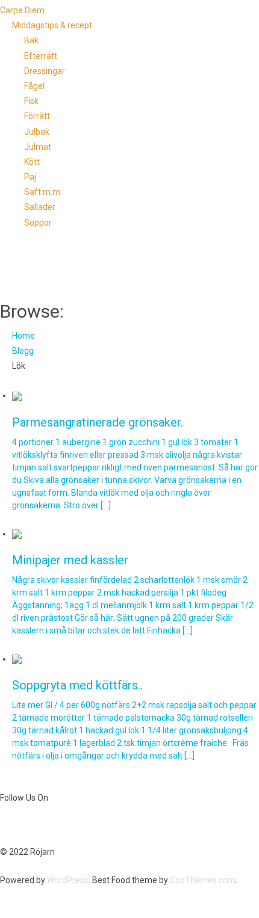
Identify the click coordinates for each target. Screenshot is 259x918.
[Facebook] (5, 825)
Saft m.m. (43, 192)
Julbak (36, 132)
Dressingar (44, 71)
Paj (30, 177)
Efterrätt (40, 56)
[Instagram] (58, 825)
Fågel (34, 86)
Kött (32, 162)
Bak (31, 40)
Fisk (31, 101)
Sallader (39, 207)
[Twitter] (16, 825)
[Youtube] (27, 825)
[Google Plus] (48, 825)
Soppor (38, 222)
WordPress (68, 880)
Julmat (37, 147)
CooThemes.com (203, 880)
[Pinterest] (38, 825)
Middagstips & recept (52, 25)
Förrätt (37, 116)
